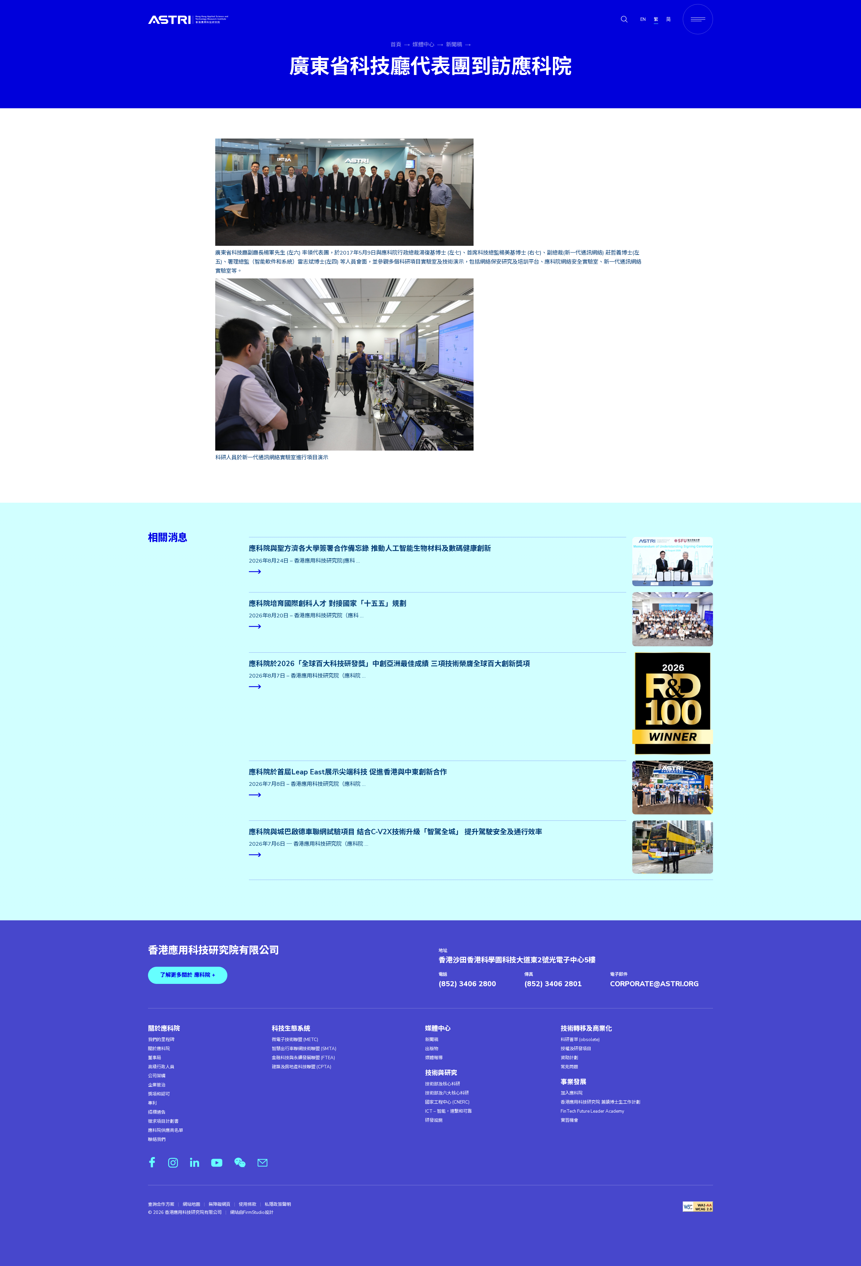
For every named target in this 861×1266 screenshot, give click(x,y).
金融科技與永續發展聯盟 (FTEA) (303, 1058)
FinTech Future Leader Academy (592, 1111)
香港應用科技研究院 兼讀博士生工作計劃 (600, 1102)
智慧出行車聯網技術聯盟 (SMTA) (304, 1049)
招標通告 (156, 1112)
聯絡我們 (156, 1140)
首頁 (395, 44)
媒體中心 (423, 44)
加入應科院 (572, 1093)
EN (643, 19)
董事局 (154, 1058)
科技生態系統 (291, 1029)
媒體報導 (434, 1058)
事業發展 (573, 1082)
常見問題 (569, 1067)
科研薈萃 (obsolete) (580, 1040)
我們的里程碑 (161, 1040)
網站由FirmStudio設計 (251, 1213)
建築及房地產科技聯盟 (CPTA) (301, 1067)
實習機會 (569, 1120)
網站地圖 (191, 1204)
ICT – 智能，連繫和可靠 (448, 1111)
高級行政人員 (161, 1067)
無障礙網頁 (219, 1204)
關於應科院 (164, 1029)
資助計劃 (569, 1058)
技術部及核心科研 (442, 1084)
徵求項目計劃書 (163, 1121)
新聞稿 (454, 44)
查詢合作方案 (161, 1204)
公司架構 (156, 1076)
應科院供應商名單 (165, 1130)
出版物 (431, 1049)
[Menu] (698, 19)
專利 (152, 1103)
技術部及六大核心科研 (447, 1093)
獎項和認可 (159, 1094)
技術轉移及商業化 (586, 1029)
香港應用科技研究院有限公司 (213, 951)
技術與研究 (441, 1073)
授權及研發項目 (576, 1049)
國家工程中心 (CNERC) (447, 1102)
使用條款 (247, 1204)
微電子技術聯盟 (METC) (295, 1040)
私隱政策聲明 (278, 1204)
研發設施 (434, 1120)
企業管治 (156, 1085)
